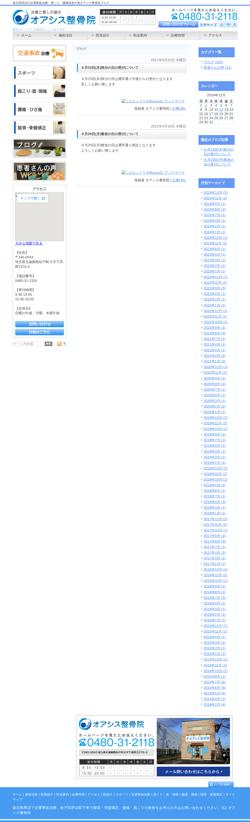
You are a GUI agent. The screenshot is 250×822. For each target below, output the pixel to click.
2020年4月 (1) (215, 395)
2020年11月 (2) (215, 372)
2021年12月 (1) (216, 311)
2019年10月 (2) (216, 429)
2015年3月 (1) (215, 643)
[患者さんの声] (39, 180)
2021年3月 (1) (215, 350)
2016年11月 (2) (215, 575)
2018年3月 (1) (215, 507)
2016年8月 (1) (215, 592)
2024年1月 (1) (215, 232)
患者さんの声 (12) (217, 67)
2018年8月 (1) (215, 491)
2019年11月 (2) (215, 423)
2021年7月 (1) (215, 339)
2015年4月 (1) (215, 637)
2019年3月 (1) (215, 451)
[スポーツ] (39, 79)
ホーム (17, 794)
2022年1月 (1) (215, 305)
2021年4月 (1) (215, 344)
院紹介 (108, 794)
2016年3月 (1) (215, 609)
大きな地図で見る (28, 243)
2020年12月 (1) (216, 367)
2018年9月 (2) (215, 485)
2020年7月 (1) (215, 389)
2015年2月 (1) (215, 648)
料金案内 (62, 794)
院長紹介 (47, 794)
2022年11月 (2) (215, 282)
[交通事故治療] (39, 60)
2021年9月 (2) (215, 328)
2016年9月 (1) (215, 586)
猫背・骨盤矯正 (211, 794)
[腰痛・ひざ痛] (39, 115)
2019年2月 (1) (215, 457)
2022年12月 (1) (216, 277)
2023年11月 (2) (215, 243)
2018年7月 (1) (215, 496)
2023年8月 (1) (215, 249)
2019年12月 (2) (216, 418)
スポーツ (122, 794)
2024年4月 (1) (215, 221)
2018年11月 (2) (215, 474)
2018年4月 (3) (215, 502)
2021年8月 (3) (215, 333)
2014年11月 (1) (215, 665)
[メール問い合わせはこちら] (154, 778)
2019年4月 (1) (215, 446)
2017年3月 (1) (215, 558)
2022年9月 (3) (215, 288)
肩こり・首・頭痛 (166, 794)
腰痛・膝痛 (190, 794)
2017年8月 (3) (215, 541)
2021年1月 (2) (215, 361)
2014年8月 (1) (215, 676)
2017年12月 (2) (216, 519)
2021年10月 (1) (216, 322)
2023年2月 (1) (215, 266)
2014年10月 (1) (216, 671)
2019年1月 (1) (215, 463)
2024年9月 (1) (215, 204)
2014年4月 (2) (215, 699)
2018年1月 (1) (215, 513)
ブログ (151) (213, 62)
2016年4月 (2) (215, 603)
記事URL (179, 108)
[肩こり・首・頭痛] (39, 97)
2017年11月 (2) (215, 525)
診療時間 (78, 794)
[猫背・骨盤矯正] (39, 134)
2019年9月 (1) (215, 434)
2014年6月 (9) (215, 688)
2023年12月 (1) (216, 238)
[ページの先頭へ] (222, 784)
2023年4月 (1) (215, 254)
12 (221, 109)
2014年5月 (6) (215, 693)
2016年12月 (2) (216, 569)
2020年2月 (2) (215, 406)
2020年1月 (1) (215, 412)
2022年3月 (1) (215, 299)
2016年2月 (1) (215, 614)
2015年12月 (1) (216, 626)
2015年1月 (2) (215, 654)
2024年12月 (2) (216, 193)
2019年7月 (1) (215, 440)
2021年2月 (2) (215, 356)
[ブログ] (39, 157)
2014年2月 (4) (215, 704)
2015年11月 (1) (215, 631)
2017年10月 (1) (216, 530)
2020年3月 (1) (215, 401)
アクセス (94, 794)
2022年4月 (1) (215, 294)
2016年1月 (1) (215, 620)
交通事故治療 (140, 794)
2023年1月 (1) (215, 271)
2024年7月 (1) (215, 215)
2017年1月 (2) (215, 564)
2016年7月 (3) (215, 598)
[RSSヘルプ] (64, 345)
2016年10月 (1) (216, 581)
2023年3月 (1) (215, 260)
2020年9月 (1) (215, 378)
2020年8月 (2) (215, 384)
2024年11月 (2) (215, 198)
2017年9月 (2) (215, 536)
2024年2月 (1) (215, 226)
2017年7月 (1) (215, 547)
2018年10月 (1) (216, 479)
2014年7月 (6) (215, 682)
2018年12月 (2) (216, 468)
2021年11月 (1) (215, 316)
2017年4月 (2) (215, 553)
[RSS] (59, 345)
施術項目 (31, 794)
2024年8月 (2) (215, 209)
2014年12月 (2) (216, 659)
